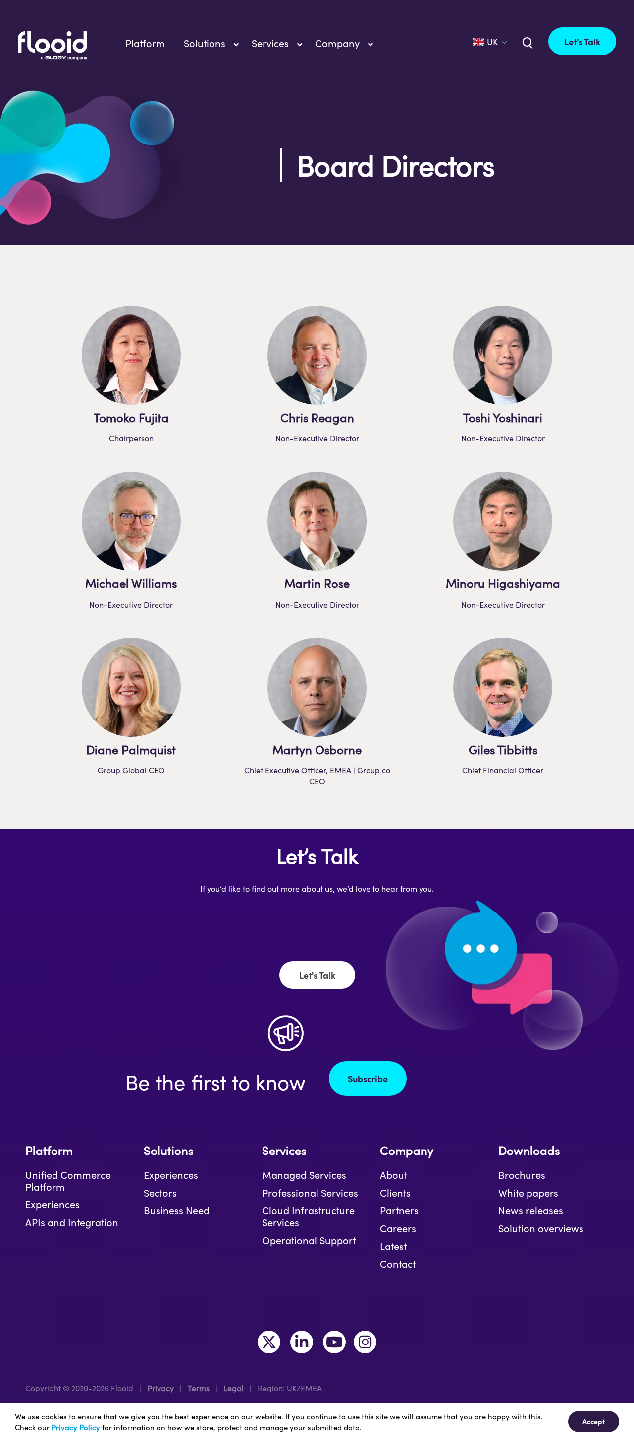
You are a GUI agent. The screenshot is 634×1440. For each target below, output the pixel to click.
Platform (49, 1150)
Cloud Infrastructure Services (308, 1216)
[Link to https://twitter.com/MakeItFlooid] (269, 1342)
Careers (398, 1228)
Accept (593, 1421)
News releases (530, 1210)
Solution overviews (540, 1228)
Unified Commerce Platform (68, 1181)
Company (406, 1150)
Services (284, 1150)
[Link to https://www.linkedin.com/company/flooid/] (301, 1342)
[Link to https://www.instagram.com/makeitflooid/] (365, 1342)
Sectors (160, 1193)
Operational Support (309, 1240)
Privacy (160, 1388)
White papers (528, 1193)
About (393, 1175)
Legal (233, 1388)
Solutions (168, 1150)
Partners (399, 1210)
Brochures (521, 1175)
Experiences (52, 1204)
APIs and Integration (71, 1222)
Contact (398, 1264)
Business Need (177, 1210)
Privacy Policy (76, 1427)
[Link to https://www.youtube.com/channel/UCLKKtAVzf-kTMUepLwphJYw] (334, 1342)
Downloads (529, 1150)
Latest (393, 1246)
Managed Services (304, 1175)
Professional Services (310, 1193)
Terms (199, 1388)
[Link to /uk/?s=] (526, 42)
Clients (395, 1193)
